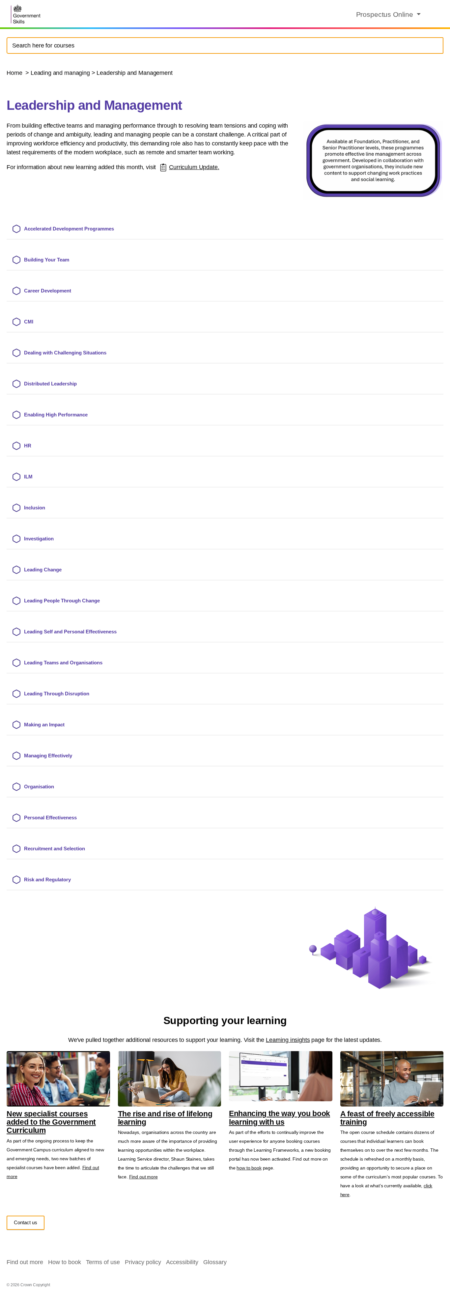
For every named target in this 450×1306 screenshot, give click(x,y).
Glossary (215, 1262)
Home (15, 73)
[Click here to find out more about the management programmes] (373, 160)
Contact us (25, 1222)
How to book (64, 1262)
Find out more (143, 1176)
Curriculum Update (193, 167)
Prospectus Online (385, 14)
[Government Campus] (26, 14)
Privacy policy (143, 1262)
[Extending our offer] (163, 167)
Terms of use (103, 1262)
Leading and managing (60, 73)
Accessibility (182, 1262)
